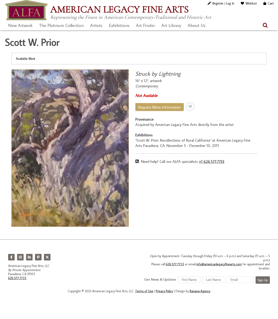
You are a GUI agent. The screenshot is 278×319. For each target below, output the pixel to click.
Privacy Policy (164, 291)
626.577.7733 (17, 278)
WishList (251, 3)
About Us (197, 25)
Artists (96, 25)
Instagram (20, 257)
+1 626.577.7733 (211, 161)
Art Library (171, 25)
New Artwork (20, 25)
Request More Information (159, 107)
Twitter (47, 257)
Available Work (25, 59)
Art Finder (145, 25)
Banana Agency (200, 291)
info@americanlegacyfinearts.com (219, 264)
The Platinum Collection (61, 25)
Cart (271, 3)
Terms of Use (144, 291)
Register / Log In (223, 3)
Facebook (11, 257)
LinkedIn (29, 257)
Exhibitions (119, 25)
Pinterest (38, 257)
